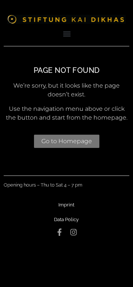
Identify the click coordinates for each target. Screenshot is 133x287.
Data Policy (66, 219)
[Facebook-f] (59, 232)
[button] (67, 34)
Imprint (66, 205)
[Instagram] (73, 232)
